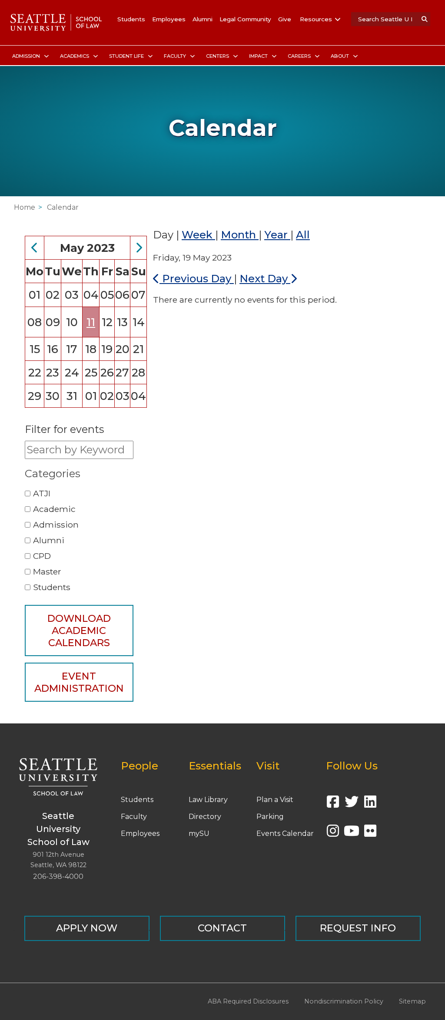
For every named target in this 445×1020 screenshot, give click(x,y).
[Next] (138, 247)
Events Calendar (285, 833)
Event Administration (79, 682)
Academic (54, 509)
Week (198, 234)
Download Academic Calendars (79, 630)
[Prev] (34, 247)
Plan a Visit (274, 800)
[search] (424, 19)
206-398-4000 (58, 876)
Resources (316, 19)
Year (277, 234)
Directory (205, 816)
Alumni (203, 19)
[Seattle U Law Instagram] (333, 833)
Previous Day (196, 278)
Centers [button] (218, 56)
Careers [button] (300, 56)
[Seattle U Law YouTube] (351, 833)
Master (47, 571)
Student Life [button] (127, 56)
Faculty (134, 816)
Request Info (358, 928)
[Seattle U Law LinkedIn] (370, 804)
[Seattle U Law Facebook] (333, 804)
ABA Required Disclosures (248, 1001)
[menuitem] (29, 56)
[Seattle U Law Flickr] (370, 833)
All (303, 234)
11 (90, 322)
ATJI (41, 493)
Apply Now (86, 928)
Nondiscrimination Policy (343, 1001)
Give (284, 19)
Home (24, 207)
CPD (42, 556)
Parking (270, 816)
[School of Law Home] (56, 22)
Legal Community (245, 19)
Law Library (208, 800)
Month (240, 234)
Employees (169, 19)
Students (131, 19)
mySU (199, 833)
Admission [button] (26, 56)
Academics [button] (75, 56)
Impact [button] (259, 56)
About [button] (340, 56)
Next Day (264, 278)
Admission (56, 524)
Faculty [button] (175, 56)
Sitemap (412, 1001)
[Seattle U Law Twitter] (351, 804)
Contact (222, 928)
